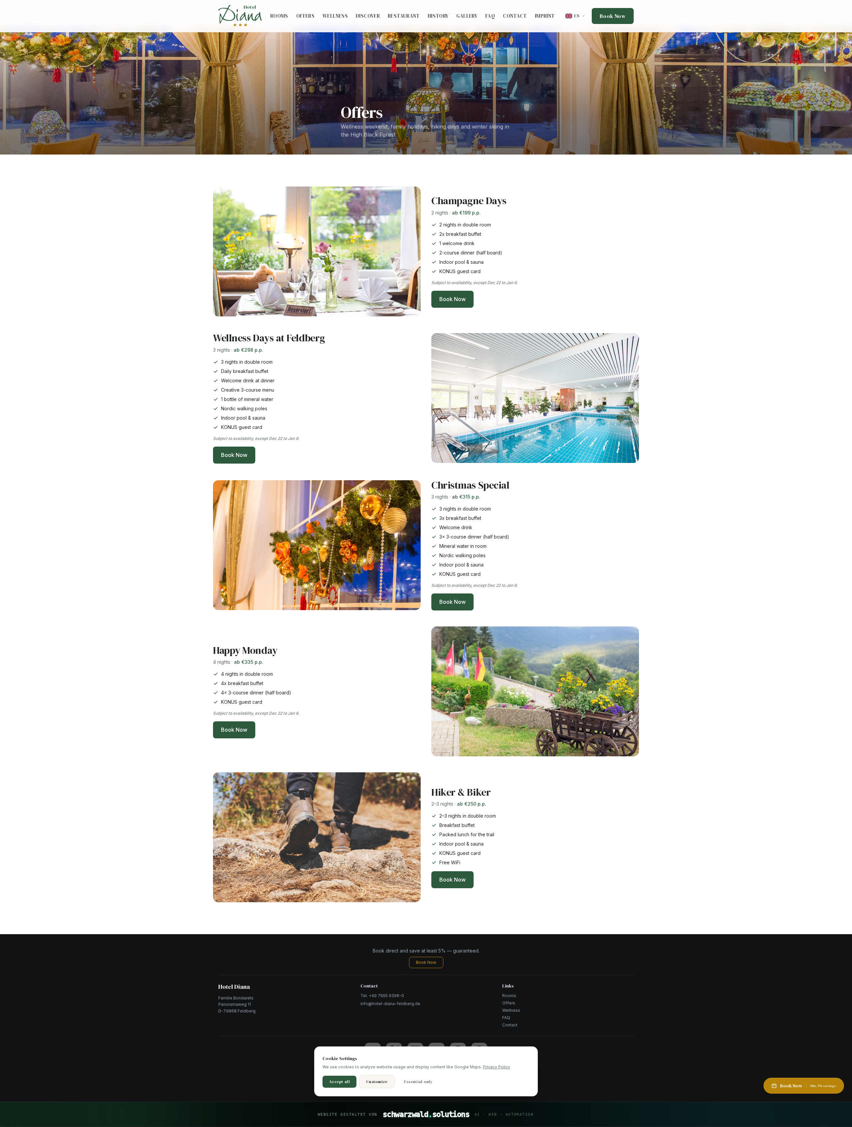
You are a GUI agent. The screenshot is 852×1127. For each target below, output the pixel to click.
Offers (305, 16)
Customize (377, 1081)
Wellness (335, 16)
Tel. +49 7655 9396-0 (382, 995)
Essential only (418, 1081)
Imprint (545, 16)
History (438, 16)
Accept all (339, 1081)
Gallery (466, 16)
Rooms (279, 16)
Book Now (613, 16)
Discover (368, 16)
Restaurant (404, 16)
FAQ (490, 16)
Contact (515, 16)
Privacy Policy (496, 1066)
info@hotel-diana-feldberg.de (390, 1003)
